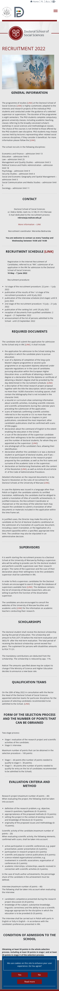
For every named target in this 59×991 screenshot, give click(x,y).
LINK (30, 103)
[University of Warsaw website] (7, 11)
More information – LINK (29, 224)
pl (42, 1)
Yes (19, 974)
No (39, 974)
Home (36, 1)
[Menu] (55, 11)
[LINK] (48, 251)
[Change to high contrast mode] (54, 2)
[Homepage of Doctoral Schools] (19, 11)
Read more (29, 981)
